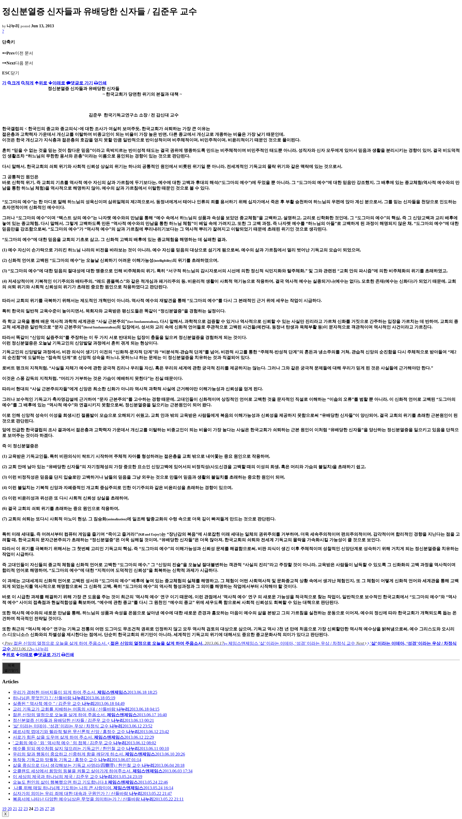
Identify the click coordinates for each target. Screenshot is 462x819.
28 (52, 808)
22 (20, 808)
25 (36, 808)
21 (15, 808)
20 (9, 808)
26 (42, 808)
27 (47, 808)
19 (4, 808)
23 (26, 808)
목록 (11, 667)
